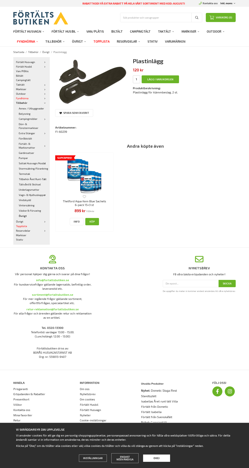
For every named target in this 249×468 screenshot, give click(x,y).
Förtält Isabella (151, 412)
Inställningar (93, 458)
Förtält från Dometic (154, 406)
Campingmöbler (28, 118)
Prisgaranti (20, 389)
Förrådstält (25, 138)
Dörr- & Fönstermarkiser (28, 126)
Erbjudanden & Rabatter (29, 394)
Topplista (102, 41)
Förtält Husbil (64, 31)
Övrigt (77, 41)
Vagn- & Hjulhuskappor (32, 194)
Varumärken (175, 41)
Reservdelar (127, 41)
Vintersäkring (26, 205)
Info (77, 221)
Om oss (85, 389)
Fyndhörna (26, 41)
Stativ (152, 41)
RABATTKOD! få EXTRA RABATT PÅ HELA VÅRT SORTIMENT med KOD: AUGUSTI (134, 3)
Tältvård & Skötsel (30, 184)
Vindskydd (25, 200)
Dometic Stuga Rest (164, 390)
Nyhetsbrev (88, 394)
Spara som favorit (75, 112)
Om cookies (87, 399)
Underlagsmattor (29, 189)
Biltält (117, 31)
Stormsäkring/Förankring (33, 168)
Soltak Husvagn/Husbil (32, 163)
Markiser (189, 31)
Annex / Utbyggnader (31, 108)
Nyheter (85, 415)
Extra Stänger (27, 133)
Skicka (227, 283)
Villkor (17, 404)
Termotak (24, 173)
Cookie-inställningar (93, 420)
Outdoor (214, 31)
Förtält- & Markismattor (27, 145)
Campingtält (140, 31)
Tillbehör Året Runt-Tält (32, 179)
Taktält (164, 31)
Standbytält (148, 396)
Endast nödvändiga (125, 458)
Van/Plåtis (95, 31)
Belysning (24, 113)
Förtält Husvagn (27, 31)
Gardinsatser (26, 152)
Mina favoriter (22, 415)
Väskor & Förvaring (30, 210)
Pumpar (23, 158)
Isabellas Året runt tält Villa (159, 401)
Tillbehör (53, 41)
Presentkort (21, 399)
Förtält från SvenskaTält (156, 417)
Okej (156, 458)
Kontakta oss (210, 3)
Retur (17, 420)
